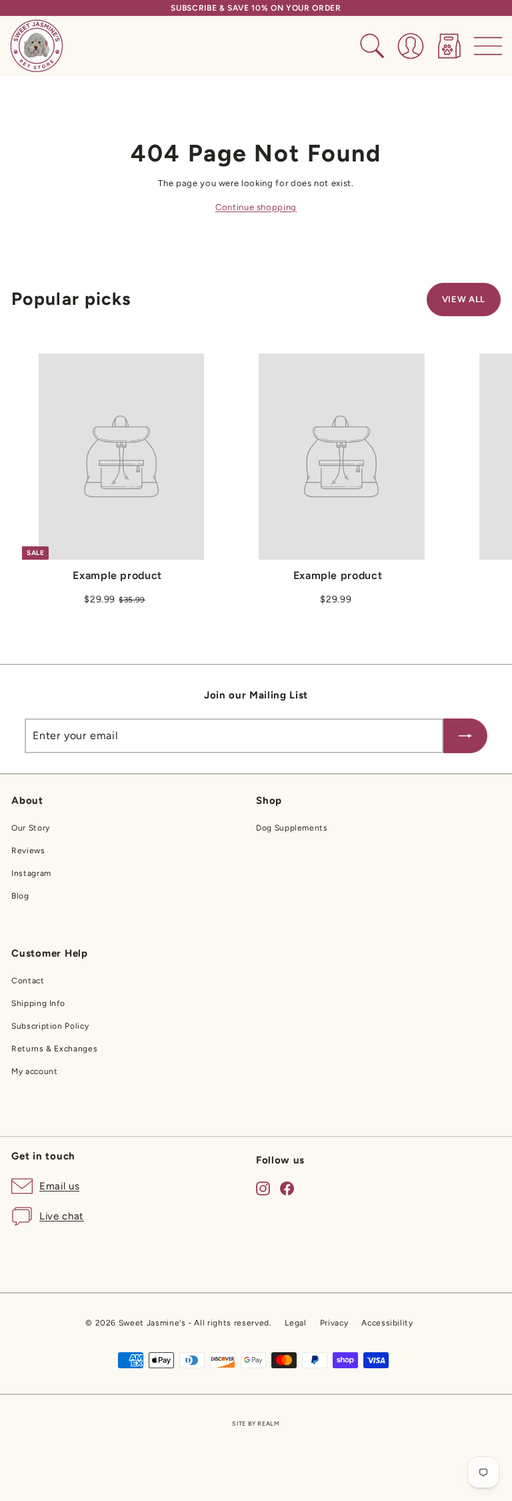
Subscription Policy (50, 1026)
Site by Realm (255, 1423)
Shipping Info (38, 1003)
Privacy (334, 1323)
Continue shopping (256, 207)
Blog (20, 896)
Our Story (30, 828)
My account (34, 1071)
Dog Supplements (292, 828)
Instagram (31, 873)
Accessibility (387, 1323)
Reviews (28, 850)
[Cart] (449, 46)
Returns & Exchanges (54, 1048)
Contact (28, 980)
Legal (295, 1323)
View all (463, 299)
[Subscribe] (465, 735)
